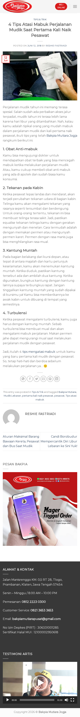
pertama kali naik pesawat (37, 395)
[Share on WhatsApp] (23, 379)
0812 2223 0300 (34, 602)
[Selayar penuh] (72, 700)
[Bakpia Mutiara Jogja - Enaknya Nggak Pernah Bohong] (17, 6)
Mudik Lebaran (12, 395)
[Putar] (7, 700)
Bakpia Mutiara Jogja (62, 135)
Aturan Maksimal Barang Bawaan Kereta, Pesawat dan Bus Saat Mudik (21, 441)
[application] (40, 683)
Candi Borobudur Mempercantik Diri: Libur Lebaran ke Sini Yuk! (59, 441)
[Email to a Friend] (43, 379)
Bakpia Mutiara (67, 392)
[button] (40, 682)
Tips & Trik (40, 19)
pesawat (59, 395)
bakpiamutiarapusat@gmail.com (36, 619)
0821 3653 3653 (42, 610)
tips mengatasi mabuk (38, 351)
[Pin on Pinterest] (50, 379)
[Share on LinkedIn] (57, 379)
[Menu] (75, 6)
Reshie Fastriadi (56, 45)
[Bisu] (66, 700)
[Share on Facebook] (30, 379)
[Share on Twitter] (36, 379)
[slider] (37, 700)
